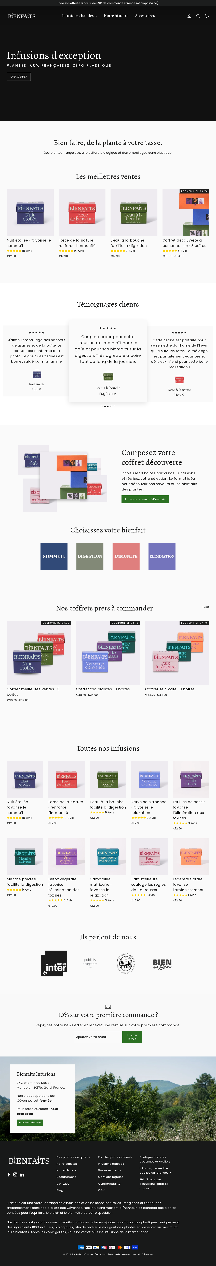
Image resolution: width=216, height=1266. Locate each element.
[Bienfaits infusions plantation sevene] (108, 1098)
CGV (101, 1190)
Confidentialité (109, 1184)
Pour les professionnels (115, 1157)
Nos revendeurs (109, 1170)
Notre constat (67, 1164)
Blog (60, 1190)
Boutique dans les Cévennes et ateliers (155, 1159)
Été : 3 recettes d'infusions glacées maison (154, 1183)
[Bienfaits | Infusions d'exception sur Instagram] (15, 1174)
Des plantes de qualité (73, 1157)
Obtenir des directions (30, 1122)
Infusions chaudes (77, 16)
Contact (63, 1184)
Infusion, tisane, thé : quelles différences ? (155, 1170)
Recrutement (66, 1177)
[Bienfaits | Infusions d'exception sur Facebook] (9, 1174)
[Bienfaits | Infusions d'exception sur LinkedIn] (22, 1174)
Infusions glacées (111, 1164)
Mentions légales (110, 1177)
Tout (205, 607)
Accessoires (145, 16)
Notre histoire (116, 16)
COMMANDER (18, 77)
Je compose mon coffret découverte (145, 499)
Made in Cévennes (143, 1254)
